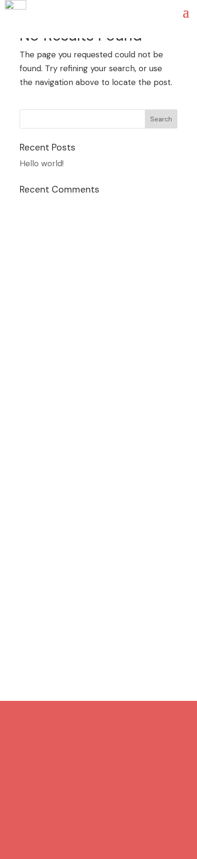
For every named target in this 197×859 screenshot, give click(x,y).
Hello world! (42, 163)
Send (161, 620)
